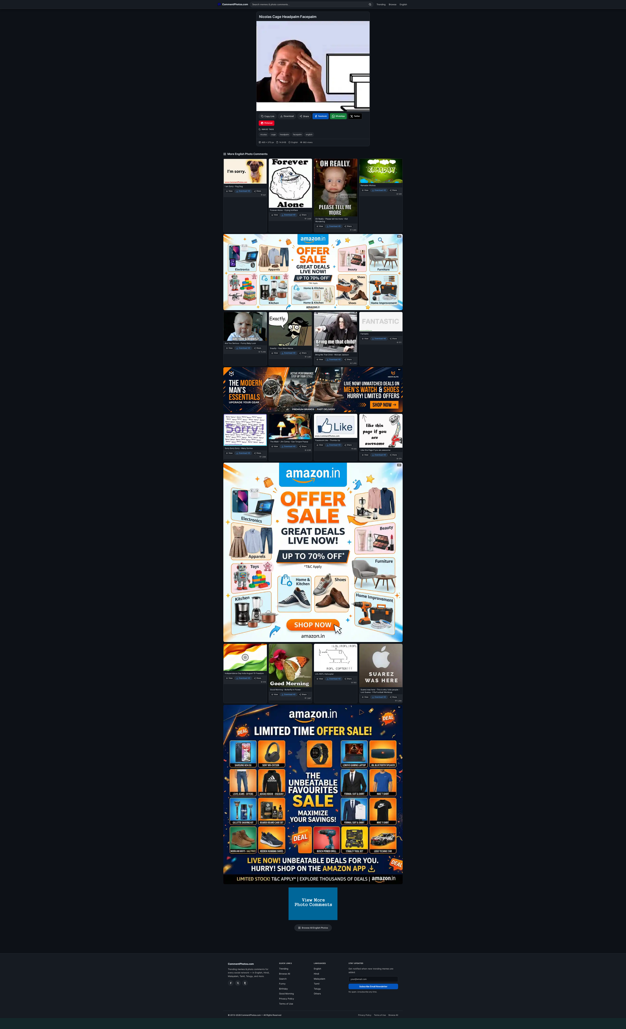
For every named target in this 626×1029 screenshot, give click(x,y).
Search (283, 978)
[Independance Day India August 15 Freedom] (245, 657)
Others (317, 993)
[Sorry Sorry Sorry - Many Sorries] (245, 430)
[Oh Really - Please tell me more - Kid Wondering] (335, 187)
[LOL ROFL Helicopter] (335, 658)
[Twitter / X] (238, 983)
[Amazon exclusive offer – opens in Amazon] (313, 794)
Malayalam (319, 978)
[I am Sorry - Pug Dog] (245, 171)
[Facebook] (230, 983)
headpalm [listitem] (284, 134)
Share (306, 116)
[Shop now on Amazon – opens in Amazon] (313, 552)
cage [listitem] (273, 134)
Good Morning (286, 993)
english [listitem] (309, 134)
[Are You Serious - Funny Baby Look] (245, 326)
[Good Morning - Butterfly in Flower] (290, 665)
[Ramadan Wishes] (381, 171)
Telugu (317, 988)
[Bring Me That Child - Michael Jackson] (335, 332)
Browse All (284, 973)
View (231, 191)
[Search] (370, 4)
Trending (381, 4)
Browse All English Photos (315, 927)
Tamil (316, 983)
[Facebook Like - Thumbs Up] (335, 426)
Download (289, 116)
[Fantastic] (381, 321)
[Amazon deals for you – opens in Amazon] (313, 389)
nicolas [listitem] (263, 134)
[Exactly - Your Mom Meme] (290, 329)
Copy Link (269, 116)
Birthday (283, 988)
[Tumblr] (245, 983)
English (403, 4)
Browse (392, 4)
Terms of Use (286, 1003)
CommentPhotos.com (241, 963)
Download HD (244, 191)
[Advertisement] (313, 1023)
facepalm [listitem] (297, 134)
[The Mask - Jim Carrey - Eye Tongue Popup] (290, 426)
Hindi (316, 973)
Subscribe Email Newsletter (373, 986)
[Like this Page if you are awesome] (381, 431)
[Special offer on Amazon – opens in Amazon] (313, 272)
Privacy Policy (286, 998)
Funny (282, 983)
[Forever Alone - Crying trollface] (290, 183)
